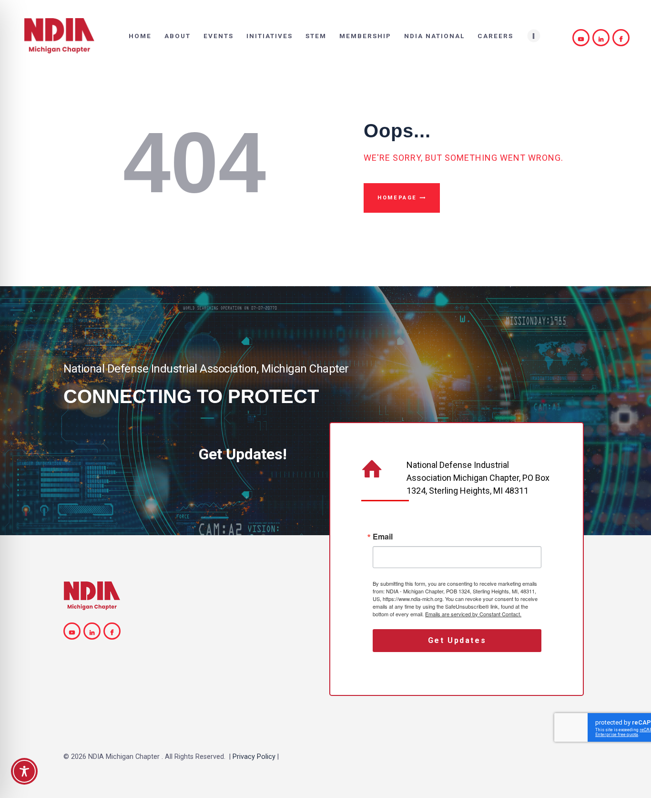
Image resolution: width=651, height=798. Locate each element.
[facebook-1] (622, 37)
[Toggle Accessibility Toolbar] (24, 771)
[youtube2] (582, 37)
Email (383, 536)
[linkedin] (602, 37)
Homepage (397, 198)
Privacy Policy (254, 757)
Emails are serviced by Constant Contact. (473, 614)
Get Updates (457, 640)
